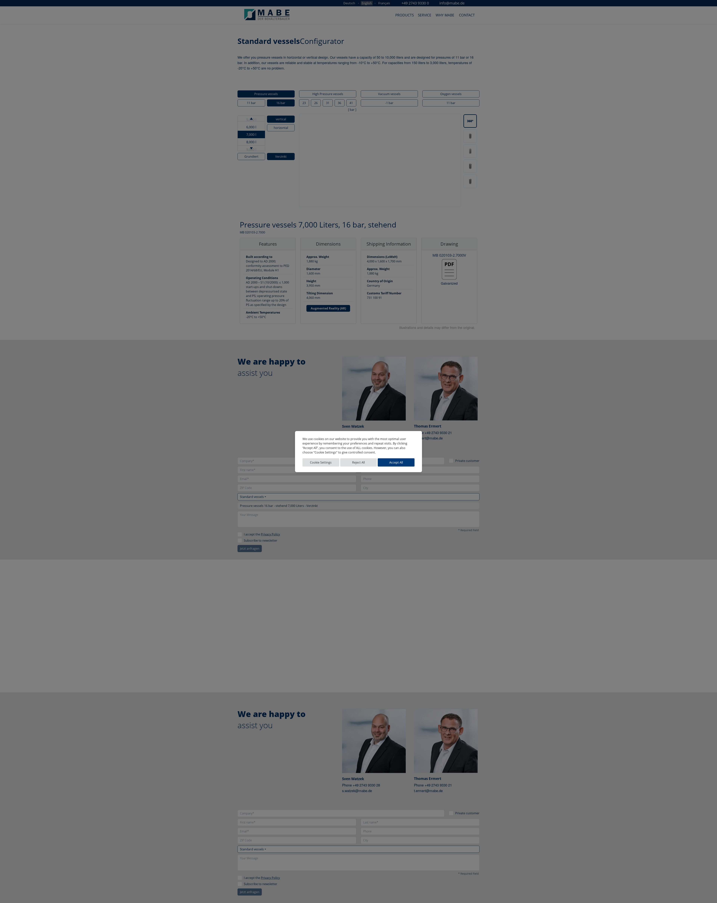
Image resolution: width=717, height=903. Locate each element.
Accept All (396, 462)
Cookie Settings (321, 462)
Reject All (358, 462)
